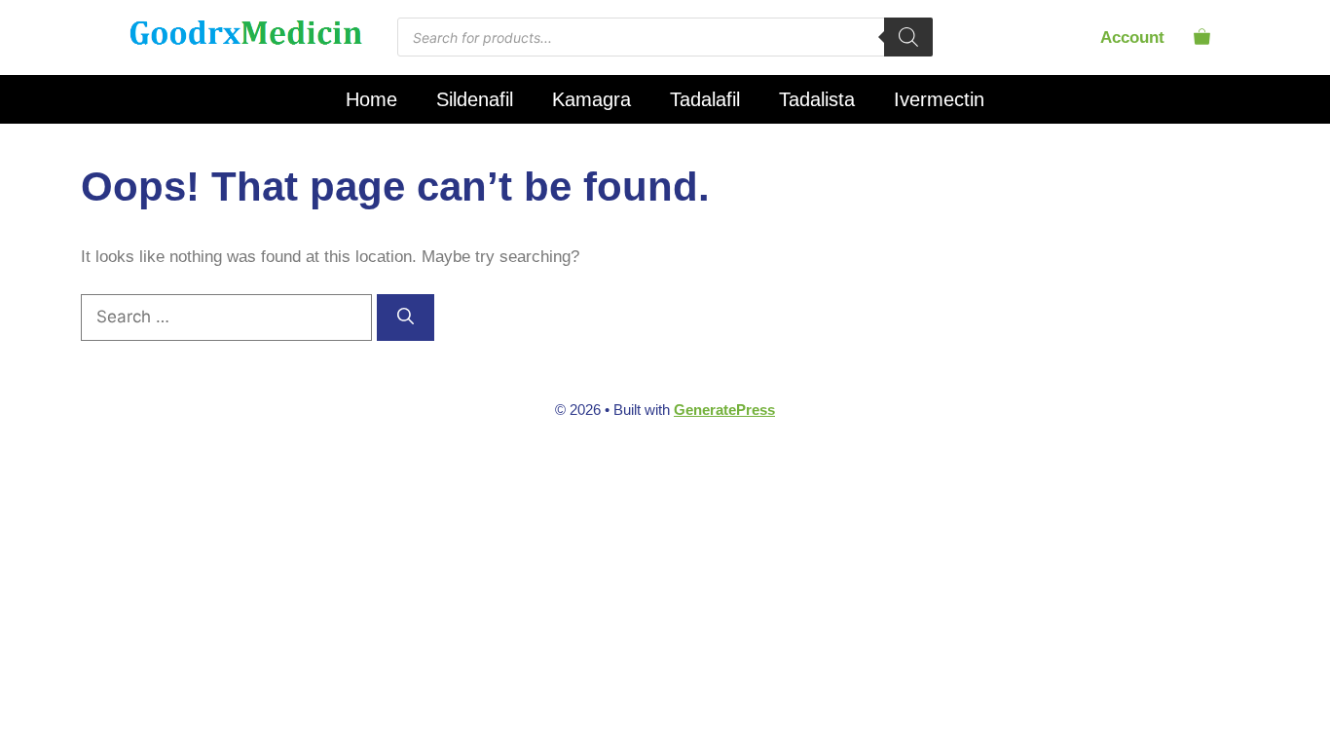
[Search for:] (229, 317)
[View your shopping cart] (1202, 37)
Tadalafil (705, 99)
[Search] (908, 37)
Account (1132, 37)
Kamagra (591, 99)
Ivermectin (939, 99)
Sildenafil (474, 99)
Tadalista (817, 99)
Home (371, 99)
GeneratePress (724, 409)
